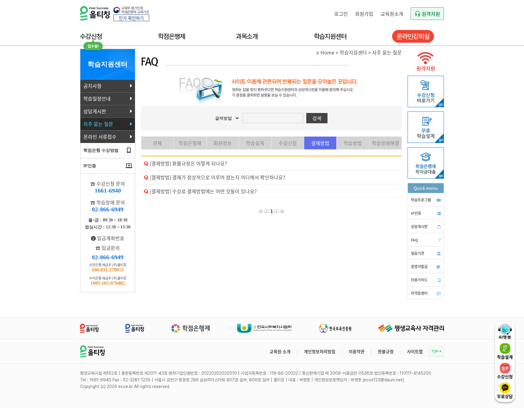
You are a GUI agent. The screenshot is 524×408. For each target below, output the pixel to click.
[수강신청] (426, 105)
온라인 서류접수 (99, 136)
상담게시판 (94, 111)
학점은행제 (171, 36)
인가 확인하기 (131, 18)
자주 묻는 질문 (98, 124)
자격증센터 (419, 293)
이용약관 (356, 351)
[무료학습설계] (426, 141)
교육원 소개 (280, 351)
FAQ (414, 239)
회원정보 (222, 143)
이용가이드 (419, 279)
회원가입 (364, 13)
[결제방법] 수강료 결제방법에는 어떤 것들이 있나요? (203, 191)
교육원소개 (392, 13)
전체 (157, 143)
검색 (316, 118)
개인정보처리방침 (319, 351)
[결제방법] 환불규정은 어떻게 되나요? (188, 163)
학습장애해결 (385, 143)
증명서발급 (419, 266)
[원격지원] (426, 73)
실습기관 (417, 253)
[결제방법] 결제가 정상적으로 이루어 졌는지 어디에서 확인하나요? (217, 177)
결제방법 (320, 143)
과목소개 (247, 36)
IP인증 (416, 213)
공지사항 (92, 85)
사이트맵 (415, 351)
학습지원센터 (330, 36)
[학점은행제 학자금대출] (426, 177)
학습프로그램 (421, 199)
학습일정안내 (97, 98)
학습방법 (353, 143)
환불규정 (386, 351)
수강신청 (91, 36)
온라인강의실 (413, 36)
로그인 (341, 13)
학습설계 (255, 143)
